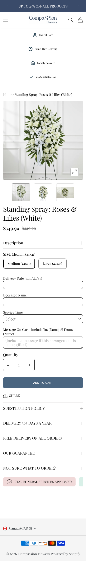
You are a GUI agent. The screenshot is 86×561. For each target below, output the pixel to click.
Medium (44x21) (19, 263)
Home (7, 94)
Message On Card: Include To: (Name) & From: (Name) (38, 331)
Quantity (10, 355)
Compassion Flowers (34, 554)
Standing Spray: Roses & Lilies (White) (43, 94)
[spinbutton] (19, 364)
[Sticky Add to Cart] (76, 551)
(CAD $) (20, 528)
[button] (6, 6)
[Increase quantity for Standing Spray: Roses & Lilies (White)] (30, 364)
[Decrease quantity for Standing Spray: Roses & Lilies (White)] (8, 364)
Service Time (13, 312)
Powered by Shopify (65, 554)
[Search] (70, 19)
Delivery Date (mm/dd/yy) (22, 278)
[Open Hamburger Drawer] (5, 19)
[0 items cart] (80, 19)
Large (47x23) (52, 263)
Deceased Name (15, 295)
